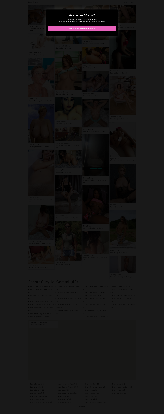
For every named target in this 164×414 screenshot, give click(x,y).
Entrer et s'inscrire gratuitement (82, 28)
